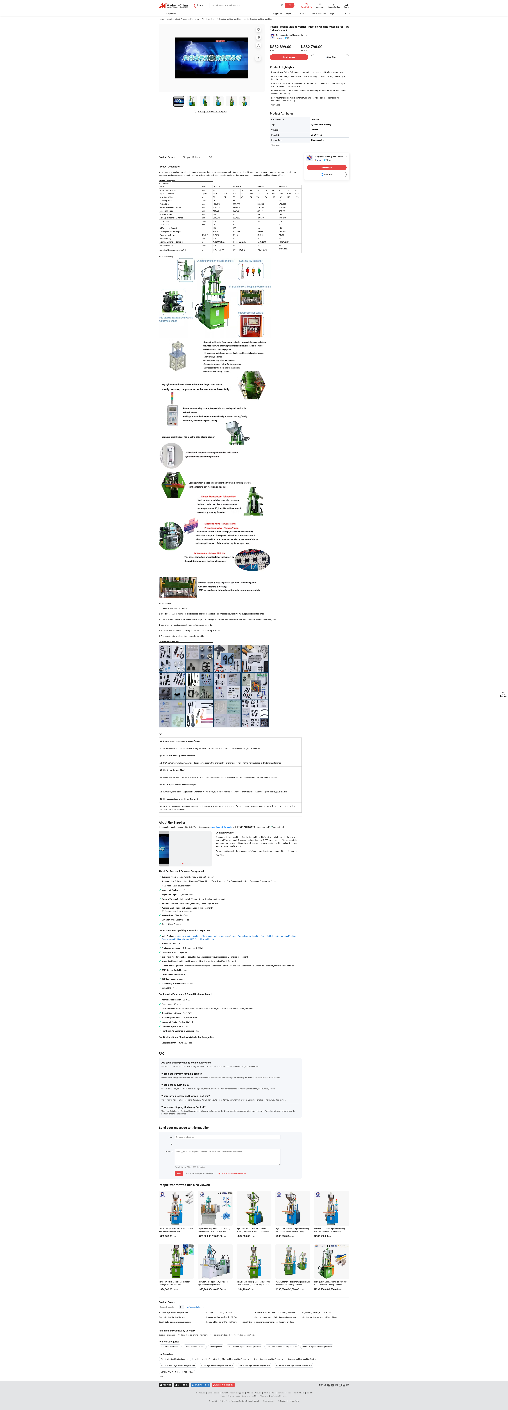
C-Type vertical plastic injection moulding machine (274, 1312)
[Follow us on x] (332, 1385)
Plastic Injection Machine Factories (268, 1359)
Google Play (181, 1385)
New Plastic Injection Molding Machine (254, 1365)
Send (179, 1173)
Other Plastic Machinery (195, 1346)
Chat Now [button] (331, 57)
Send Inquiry (289, 57)
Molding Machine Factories (205, 1359)
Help (302, 13)
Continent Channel (284, 1393)
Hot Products (200, 1393)
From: (171, 1137)
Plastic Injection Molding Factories (175, 1359)
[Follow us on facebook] (328, 1385)
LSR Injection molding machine (219, 1312)
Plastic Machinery (209, 19)
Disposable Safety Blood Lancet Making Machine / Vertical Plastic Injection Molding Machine (214, 1231)
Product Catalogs (196, 1307)
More (161, 1376)
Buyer (288, 13)
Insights (310, 1393)
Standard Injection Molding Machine (173, 1312)
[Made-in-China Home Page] (173, 5)
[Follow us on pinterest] (344, 1385)
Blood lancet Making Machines (215, 936)
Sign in (346, 7)
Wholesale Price (269, 1393)
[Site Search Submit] (289, 5)
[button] (282, 5)
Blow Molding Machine (170, 1346)
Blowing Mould (216, 1346)
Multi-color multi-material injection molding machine (275, 1317)
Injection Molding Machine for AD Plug (221, 1317)
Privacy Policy (294, 1401)
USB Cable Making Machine (202, 939)
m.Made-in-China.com (260, 1396)
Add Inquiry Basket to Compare (212, 111)
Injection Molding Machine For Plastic (303, 1359)
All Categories (168, 13)
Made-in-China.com (243, 1396)
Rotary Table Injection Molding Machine (278, 936)
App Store (165, 1385)
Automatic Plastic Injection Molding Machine (294, 1365)
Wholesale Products (254, 1393)
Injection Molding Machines (189, 936)
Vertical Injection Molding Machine (258, 19)
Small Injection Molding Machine (172, 1317)
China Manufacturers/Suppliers (233, 1393)
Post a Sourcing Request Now (232, 1173)
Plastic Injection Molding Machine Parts (217, 1365)
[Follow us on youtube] (340, 1385)
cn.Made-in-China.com (279, 1396)
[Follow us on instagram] (336, 1385)
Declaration (282, 1401)
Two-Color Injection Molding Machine (282, 1346)
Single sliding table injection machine (316, 1312)
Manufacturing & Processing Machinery (183, 19)
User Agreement (268, 1401)
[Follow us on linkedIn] (347, 1385)
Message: (169, 1151)
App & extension (317, 13)
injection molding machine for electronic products (274, 1322)
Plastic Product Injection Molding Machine (178, 1365)
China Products (213, 1393)
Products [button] (201, 5)
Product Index (299, 1393)
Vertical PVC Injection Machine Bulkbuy (177, 1372)
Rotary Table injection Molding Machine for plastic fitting (229, 1322)
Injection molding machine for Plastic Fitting (319, 1317)
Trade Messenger (200, 1385)
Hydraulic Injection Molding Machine (317, 1346)
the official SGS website (221, 827)
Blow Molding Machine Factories (235, 1359)
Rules (347, 13)
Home (161, 19)
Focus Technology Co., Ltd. (235, 1401)
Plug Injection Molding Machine (175, 939)
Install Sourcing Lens (224, 1385)
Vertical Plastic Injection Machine (245, 936)
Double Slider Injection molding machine (175, 1322)
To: (172, 1144)
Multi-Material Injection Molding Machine (244, 1346)
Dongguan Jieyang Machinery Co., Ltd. (292, 35)
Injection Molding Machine (230, 19)
